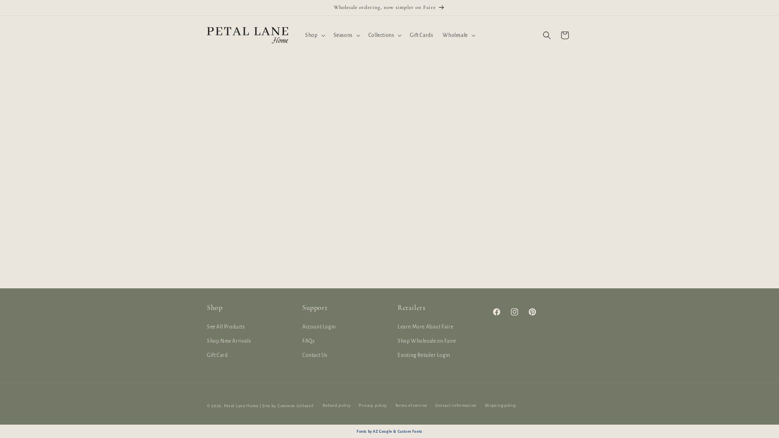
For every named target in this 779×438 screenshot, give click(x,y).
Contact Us (314, 355)
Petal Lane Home (241, 406)
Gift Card (217, 355)
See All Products (226, 327)
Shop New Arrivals (229, 341)
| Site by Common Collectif (287, 406)
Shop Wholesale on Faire (427, 341)
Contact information (456, 405)
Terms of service (411, 405)
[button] (314, 35)
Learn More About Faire (425, 327)
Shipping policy (501, 405)
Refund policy (337, 405)
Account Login (319, 327)
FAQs (308, 341)
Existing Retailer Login (424, 355)
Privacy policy (373, 405)
